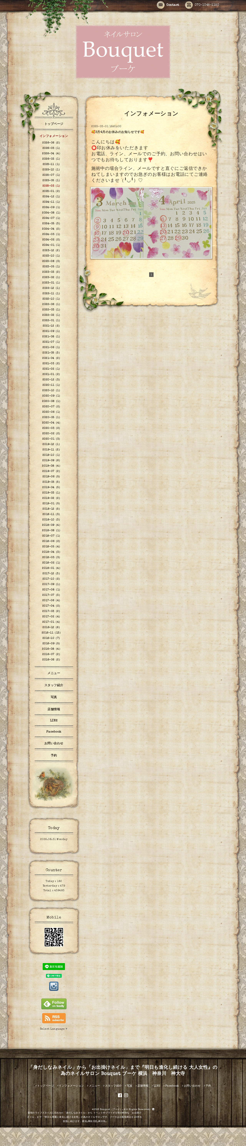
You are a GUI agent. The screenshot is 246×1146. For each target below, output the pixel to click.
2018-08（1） (52, 530)
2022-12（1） (51, 288)
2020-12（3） (52, 379)
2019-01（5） (52, 503)
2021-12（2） (52, 326)
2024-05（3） (52, 223)
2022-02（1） (52, 315)
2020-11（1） (52, 385)
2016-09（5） (52, 643)
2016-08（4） (52, 649)
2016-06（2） (52, 659)
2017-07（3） (52, 595)
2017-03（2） (52, 611)
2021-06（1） (52, 347)
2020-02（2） (52, 433)
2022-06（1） (52, 304)
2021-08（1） (52, 336)
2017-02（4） (52, 616)
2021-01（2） (52, 374)
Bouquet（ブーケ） (111, 1109)
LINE (54, 720)
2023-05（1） (52, 266)
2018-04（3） (52, 552)
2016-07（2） (52, 654)
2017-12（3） (51, 573)
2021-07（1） (52, 342)
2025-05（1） (51, 180)
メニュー (53, 673)
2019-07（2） (52, 471)
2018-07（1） (52, 536)
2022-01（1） (52, 320)
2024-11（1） (52, 202)
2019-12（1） (51, 444)
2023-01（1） (52, 283)
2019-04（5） (52, 487)
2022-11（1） (51, 293)
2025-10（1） (51, 169)
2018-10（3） (52, 519)
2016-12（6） (51, 627)
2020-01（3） (52, 439)
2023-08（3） (52, 261)
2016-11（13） (52, 633)
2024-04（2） (52, 229)
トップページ (53, 124)
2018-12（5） (51, 509)
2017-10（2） (52, 579)
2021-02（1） (52, 369)
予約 (54, 755)
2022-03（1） (52, 309)
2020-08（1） (52, 401)
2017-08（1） (52, 589)
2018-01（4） (52, 568)
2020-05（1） (52, 417)
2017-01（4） (52, 622)
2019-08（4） (52, 466)
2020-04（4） (52, 423)
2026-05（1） (52, 148)
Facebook (54, 731)
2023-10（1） (52, 256)
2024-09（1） (52, 207)
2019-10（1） (52, 455)
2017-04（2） (52, 606)
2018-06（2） (52, 541)
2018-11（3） (52, 514)
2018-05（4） (52, 546)
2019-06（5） (52, 476)
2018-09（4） (52, 525)
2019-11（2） (51, 449)
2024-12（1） (52, 196)
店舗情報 (53, 709)
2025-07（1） (52, 175)
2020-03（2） (52, 428)
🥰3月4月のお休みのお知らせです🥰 (117, 132)
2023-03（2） (52, 272)
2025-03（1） (52, 186)
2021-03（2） (52, 363)
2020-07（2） (52, 406)
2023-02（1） (52, 277)
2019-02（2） (52, 498)
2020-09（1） (52, 396)
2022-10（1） (52, 299)
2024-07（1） (52, 218)
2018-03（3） (52, 557)
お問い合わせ (53, 743)
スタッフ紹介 (53, 685)
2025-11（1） (52, 164)
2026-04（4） (52, 153)
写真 (54, 697)
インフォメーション (54, 136)
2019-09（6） (52, 460)
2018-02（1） (52, 563)
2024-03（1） (52, 234)
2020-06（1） (52, 412)
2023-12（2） (51, 250)
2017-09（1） (52, 584)
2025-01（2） (52, 191)
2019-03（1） (52, 493)
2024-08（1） (52, 213)
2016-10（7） (52, 638)
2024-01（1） (52, 245)
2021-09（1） (52, 331)
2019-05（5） (51, 482)
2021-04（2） (52, 358)
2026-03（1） (52, 159)
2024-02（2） (52, 239)
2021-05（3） (51, 353)
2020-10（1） (52, 390)
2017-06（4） (52, 600)
